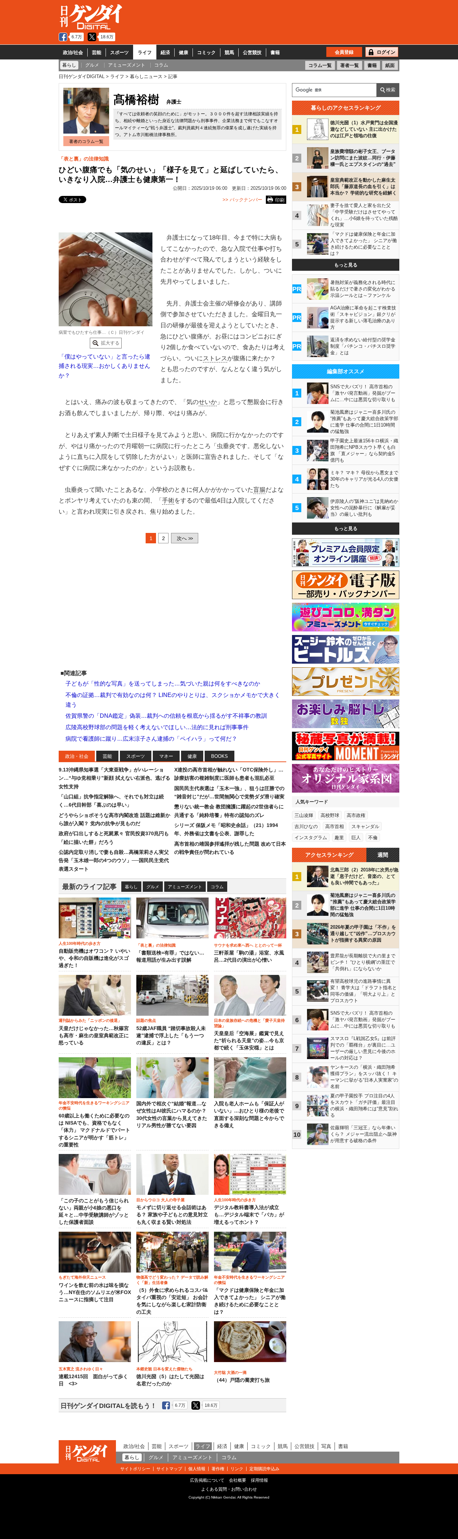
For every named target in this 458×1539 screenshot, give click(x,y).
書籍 (275, 52)
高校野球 (330, 815)
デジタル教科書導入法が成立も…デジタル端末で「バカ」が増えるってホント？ (249, 1215)
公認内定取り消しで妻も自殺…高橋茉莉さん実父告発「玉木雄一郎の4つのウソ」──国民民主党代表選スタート (114, 860)
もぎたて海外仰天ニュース (82, 1277)
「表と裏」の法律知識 (84, 159)
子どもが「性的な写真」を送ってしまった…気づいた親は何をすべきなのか (162, 683)
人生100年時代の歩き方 (80, 943)
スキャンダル (365, 826)
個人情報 (196, 1469)
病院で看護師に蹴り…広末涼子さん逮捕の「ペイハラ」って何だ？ (151, 739)
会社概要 (237, 1480)
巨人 (356, 837)
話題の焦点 (146, 1020)
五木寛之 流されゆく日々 (81, 1369)
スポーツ (119, 52)
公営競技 (252, 52)
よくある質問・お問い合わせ (229, 1489)
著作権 (217, 1469)
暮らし (131, 886)
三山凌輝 (303, 815)
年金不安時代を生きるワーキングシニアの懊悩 (94, 1105)
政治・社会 (76, 756)
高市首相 (334, 826)
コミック (206, 52)
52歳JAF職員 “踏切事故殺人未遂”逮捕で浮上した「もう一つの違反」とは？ (171, 1036)
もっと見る (345, 265)
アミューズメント (185, 886)
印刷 (279, 200)
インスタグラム (310, 837)
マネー (166, 756)
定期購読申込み (264, 1469)
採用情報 (259, 1480)
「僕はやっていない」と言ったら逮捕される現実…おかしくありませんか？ (104, 366)
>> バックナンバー (242, 199)
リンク (236, 1469)
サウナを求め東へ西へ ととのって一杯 (248, 945)
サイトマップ (169, 1469)
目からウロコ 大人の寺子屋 (160, 1200)
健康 (183, 52)
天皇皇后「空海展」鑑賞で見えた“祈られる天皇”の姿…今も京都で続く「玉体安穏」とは (249, 1041)
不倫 (372, 837)
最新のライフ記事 (89, 886)
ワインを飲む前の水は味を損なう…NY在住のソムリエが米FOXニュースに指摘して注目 (95, 1293)
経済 (165, 52)
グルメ (152, 886)
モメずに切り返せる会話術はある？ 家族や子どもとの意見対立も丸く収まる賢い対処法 (172, 1215)
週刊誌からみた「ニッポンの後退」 (90, 1020)
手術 (168, 500)
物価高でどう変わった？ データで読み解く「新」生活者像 (172, 1279)
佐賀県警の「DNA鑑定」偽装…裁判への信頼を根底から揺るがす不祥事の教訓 (166, 716)
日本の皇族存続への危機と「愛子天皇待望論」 (249, 1023)
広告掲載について (207, 1480)
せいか (208, 402)
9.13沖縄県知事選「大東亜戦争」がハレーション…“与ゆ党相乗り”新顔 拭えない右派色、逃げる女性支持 (114, 778)
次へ (185, 538)
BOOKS (219, 756)
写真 (326, 1446)
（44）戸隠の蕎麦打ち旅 (242, 1380)
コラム (217, 886)
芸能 (96, 52)
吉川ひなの (306, 826)
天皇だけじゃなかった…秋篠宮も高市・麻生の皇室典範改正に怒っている (94, 1036)
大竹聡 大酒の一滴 (230, 1372)
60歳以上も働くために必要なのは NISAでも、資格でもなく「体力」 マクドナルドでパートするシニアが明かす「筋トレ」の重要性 (94, 1130)
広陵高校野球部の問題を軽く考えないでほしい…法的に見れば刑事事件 (157, 727)
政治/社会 (73, 52)
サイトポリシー (135, 1469)
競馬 (229, 52)
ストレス (215, 358)
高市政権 (356, 815)
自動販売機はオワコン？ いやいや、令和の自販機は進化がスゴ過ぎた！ (94, 958)
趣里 (339, 837)
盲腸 (259, 489)
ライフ (145, 52)
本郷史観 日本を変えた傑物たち (164, 1369)
